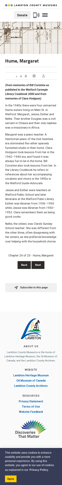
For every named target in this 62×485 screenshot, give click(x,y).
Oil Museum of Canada (31, 380)
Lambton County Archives (31, 385)
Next (38, 264)
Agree (10, 478)
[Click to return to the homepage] (31, 5)
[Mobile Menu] (45, 15)
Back (24, 264)
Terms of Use (31, 406)
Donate (22, 15)
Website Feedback (31, 411)
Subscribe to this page (33, 287)
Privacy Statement (31, 401)
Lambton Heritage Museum (31, 375)
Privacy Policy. (39, 469)
